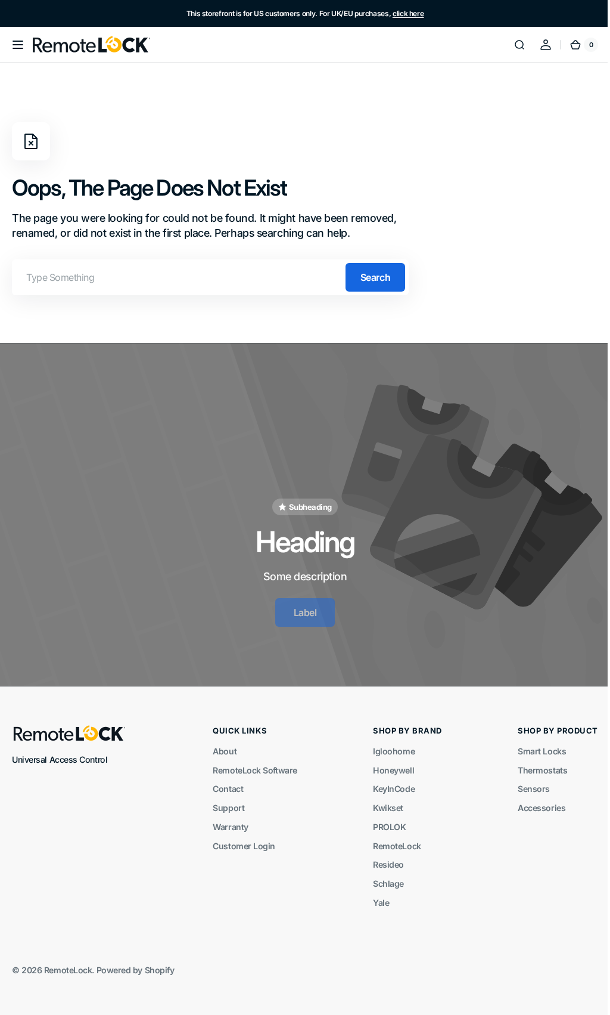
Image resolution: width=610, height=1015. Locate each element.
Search (375, 277)
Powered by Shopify (136, 965)
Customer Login (241, 840)
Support (225, 803)
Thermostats (533, 765)
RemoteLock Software (252, 765)
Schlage (382, 879)
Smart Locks (533, 746)
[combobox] (210, 277)
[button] (18, 45)
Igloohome (388, 746)
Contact (225, 784)
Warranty (227, 821)
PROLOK (383, 821)
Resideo (382, 860)
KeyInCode (388, 784)
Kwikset (382, 803)
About (222, 746)
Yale (375, 897)
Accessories (532, 803)
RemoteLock (391, 840)
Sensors (525, 784)
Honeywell (387, 765)
